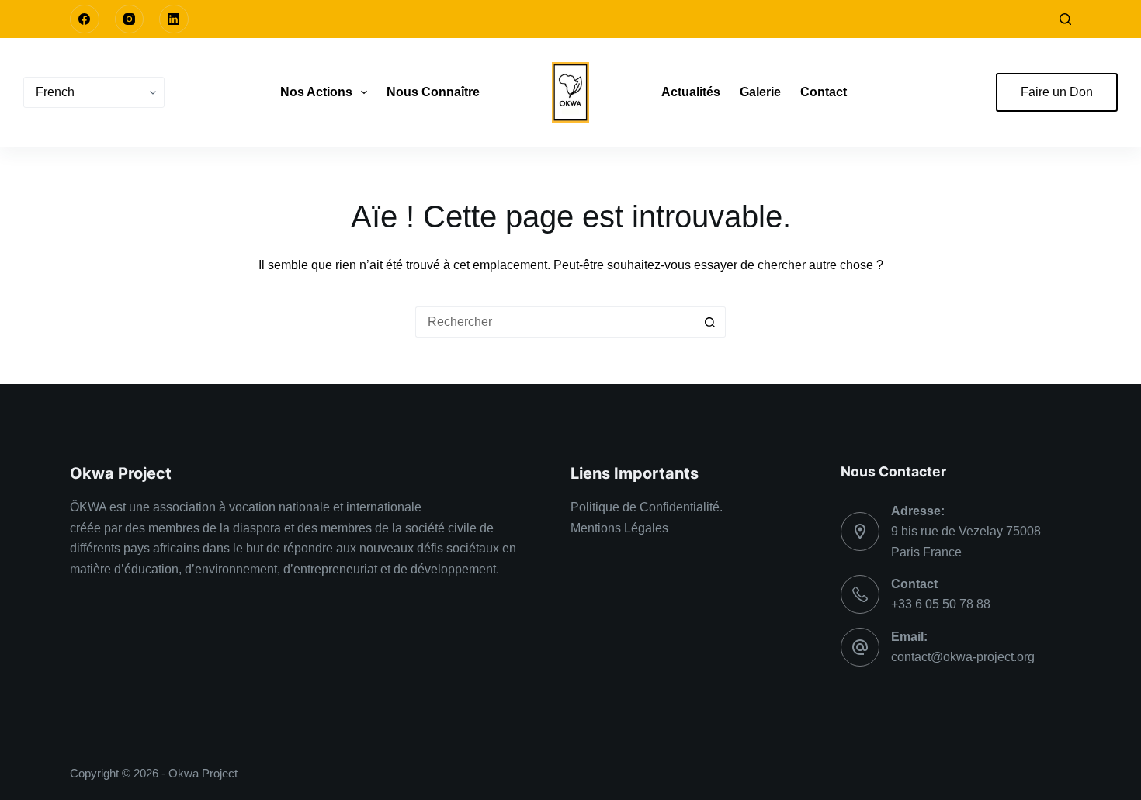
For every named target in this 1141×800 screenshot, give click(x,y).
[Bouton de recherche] (710, 322)
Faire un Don (1057, 92)
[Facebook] (84, 19)
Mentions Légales (619, 528)
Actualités (690, 92)
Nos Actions (316, 92)
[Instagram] (129, 19)
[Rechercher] (1065, 19)
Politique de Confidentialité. (646, 507)
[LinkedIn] (174, 19)
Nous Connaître (433, 92)
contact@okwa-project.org (963, 656)
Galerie (760, 92)
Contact (823, 92)
